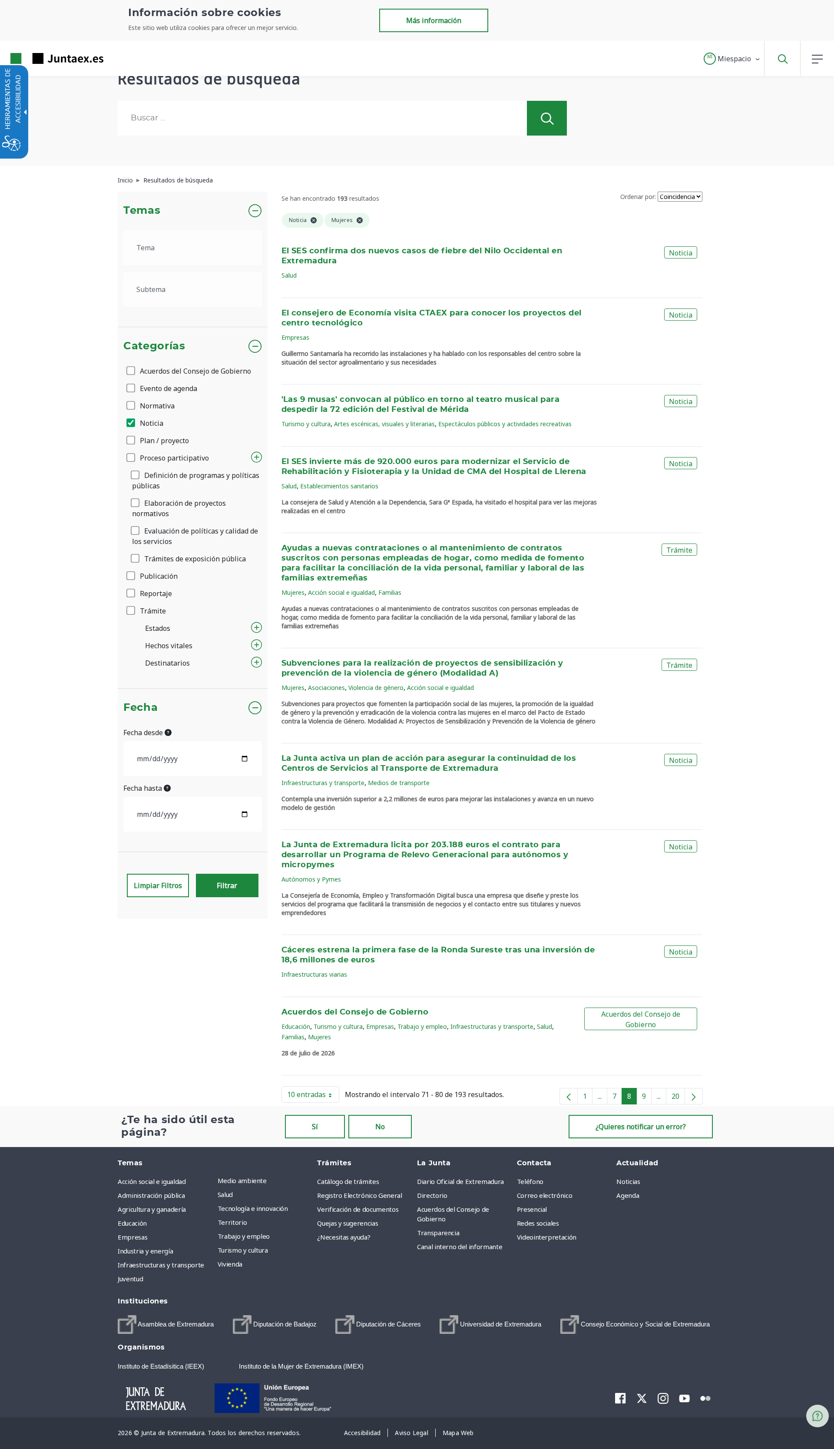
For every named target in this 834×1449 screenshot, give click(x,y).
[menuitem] (265, 1180)
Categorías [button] (154, 346)
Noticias (628, 1181)
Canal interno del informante (459, 1246)
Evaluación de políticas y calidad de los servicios (195, 536)
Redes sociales (538, 1223)
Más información (433, 20)
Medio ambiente (242, 1180)
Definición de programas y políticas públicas (195, 481)
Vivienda (230, 1264)
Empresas (295, 337)
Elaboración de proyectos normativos (179, 508)
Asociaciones (326, 687)
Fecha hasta (143, 788)
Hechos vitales (168, 645)
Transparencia (438, 1232)
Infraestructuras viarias (314, 974)
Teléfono (530, 1181)
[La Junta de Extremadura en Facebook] (620, 1398)
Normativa (156, 406)
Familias (389, 592)
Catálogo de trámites (348, 1181)
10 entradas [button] (313, 1096)
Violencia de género (376, 687)
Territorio (232, 1222)
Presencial (532, 1209)
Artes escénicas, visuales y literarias (384, 424)
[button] (732, 58)
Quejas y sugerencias (347, 1223)
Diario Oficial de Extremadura (460, 1181)
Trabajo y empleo (422, 1026)
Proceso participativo (173, 458)
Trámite (152, 611)
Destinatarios (167, 663)
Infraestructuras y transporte (322, 783)
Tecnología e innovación (253, 1208)
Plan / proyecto (163, 440)
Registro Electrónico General (359, 1195)
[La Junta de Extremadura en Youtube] (684, 1398)
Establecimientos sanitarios (339, 486)
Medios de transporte (399, 783)
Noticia (150, 423)
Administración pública (151, 1195)
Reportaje (155, 593)
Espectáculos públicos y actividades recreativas (505, 424)
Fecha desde (144, 732)
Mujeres (292, 592)
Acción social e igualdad (341, 592)
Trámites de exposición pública (194, 559)
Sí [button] (315, 1126)
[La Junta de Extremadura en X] (641, 1398)
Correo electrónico (545, 1195)
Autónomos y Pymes (311, 879)
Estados (157, 628)
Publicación (158, 576)
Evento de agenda (167, 388)
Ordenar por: (638, 196)
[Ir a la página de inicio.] (41, 58)
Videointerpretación (546, 1237)
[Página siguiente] (694, 1096)
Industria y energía (145, 1251)
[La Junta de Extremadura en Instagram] (663, 1398)
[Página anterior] (568, 1096)
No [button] (380, 1126)
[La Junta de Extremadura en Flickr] (705, 1398)
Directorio (432, 1195)
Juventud (130, 1278)
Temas (141, 211)
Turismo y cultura (306, 424)
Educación (295, 1026)
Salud (289, 275)
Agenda (627, 1195)
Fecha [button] (140, 708)
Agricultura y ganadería (152, 1209)
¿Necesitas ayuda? (343, 1237)
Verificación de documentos (357, 1209)
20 (678, 1097)
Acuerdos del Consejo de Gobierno (194, 371)
